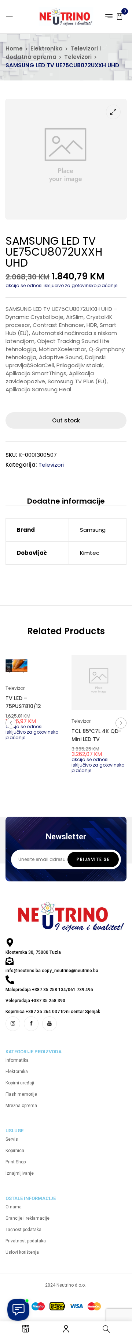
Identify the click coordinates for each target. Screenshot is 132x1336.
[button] (119, 16)
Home (14, 48)
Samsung (93, 530)
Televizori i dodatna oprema (53, 53)
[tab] (66, 501)
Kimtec (89, 553)
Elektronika (46, 48)
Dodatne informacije (66, 501)
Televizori (78, 57)
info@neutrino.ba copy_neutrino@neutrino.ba (52, 970)
